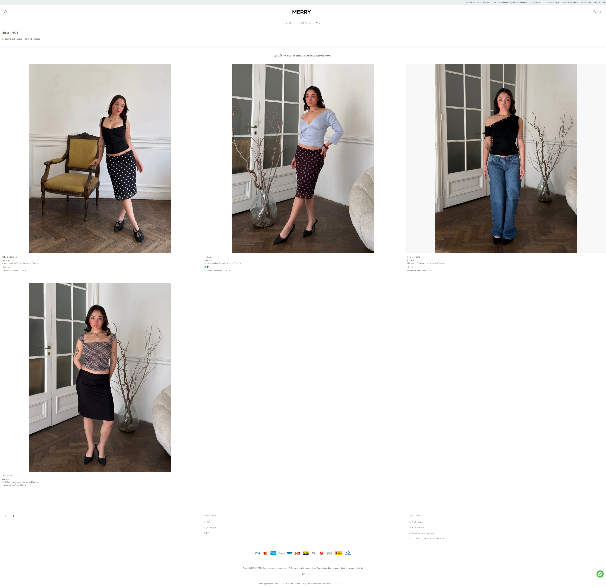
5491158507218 (416, 522)
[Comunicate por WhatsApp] (600, 574)
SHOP (289, 23)
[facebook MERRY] (13, 516)
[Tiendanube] (303, 574)
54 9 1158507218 (416, 527)
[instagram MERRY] (5, 516)
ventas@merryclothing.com (422, 533)
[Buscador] (5, 12)
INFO (317, 23)
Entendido (340, 583)
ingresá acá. (333, 568)
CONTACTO (304, 23)
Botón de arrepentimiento (352, 568)
